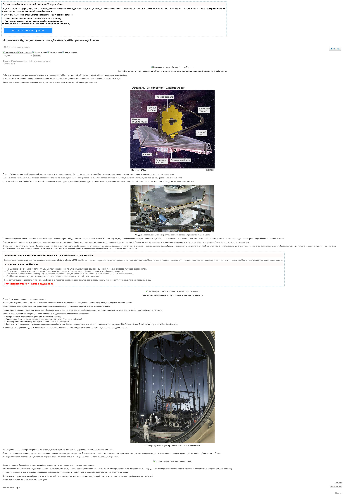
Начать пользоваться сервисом (28, 30)
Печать (336, 48)
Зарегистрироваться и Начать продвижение (28, 283)
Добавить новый (336, 486)
